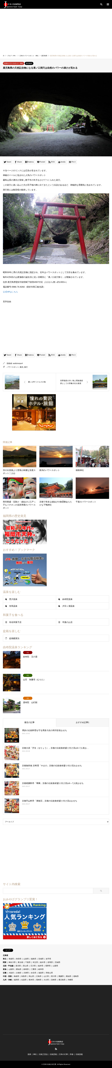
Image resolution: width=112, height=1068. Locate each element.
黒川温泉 (13, 599)
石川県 (33, 966)
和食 (72, 1054)
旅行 (26, 367)
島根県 (16, 976)
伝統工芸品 (43, 1054)
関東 (4, 962)
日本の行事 (63, 1054)
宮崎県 (53, 980)
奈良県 (33, 973)
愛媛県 (61, 976)
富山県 (25, 966)
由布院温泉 (67, 599)
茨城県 (57, 962)
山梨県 (55, 966)
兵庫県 (26, 973)
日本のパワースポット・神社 (13, 63)
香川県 (53, 976)
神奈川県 (12, 962)
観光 (21, 367)
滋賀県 (41, 973)
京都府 (18, 973)
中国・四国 (7, 976)
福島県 (33, 959)
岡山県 (31, 976)
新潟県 (18, 966)
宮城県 (41, 959)
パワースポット (13, 367)
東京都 (20, 962)
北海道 (5, 955)
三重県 (33, 969)
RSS (56, 1049)
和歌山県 (49, 973)
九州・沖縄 (7, 980)
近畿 (4, 973)
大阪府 (11, 973)
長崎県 (38, 980)
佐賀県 (24, 980)
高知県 (68, 976)
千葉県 (27, 962)
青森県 (11, 959)
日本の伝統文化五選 (49, 1064)
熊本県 (31, 980)
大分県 (46, 980)
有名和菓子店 (15, 622)
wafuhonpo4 (18, 363)
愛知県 (18, 969)
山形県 (26, 959)
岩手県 (48, 959)
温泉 (29, 1054)
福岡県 (16, 980)
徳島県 (76, 976)
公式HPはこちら (10, 292)
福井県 (40, 966)
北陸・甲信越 (8, 966)
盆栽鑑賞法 (14, 638)
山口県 (46, 976)
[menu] (107, 4)
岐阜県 (41, 969)
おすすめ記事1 (82, 722)
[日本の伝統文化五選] (13, 4)
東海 (4, 969)
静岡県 (26, 969)
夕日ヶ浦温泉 (68, 606)
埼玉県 (35, 962)
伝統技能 (79, 1054)
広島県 (38, 976)
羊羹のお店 (67, 622)
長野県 (48, 966)
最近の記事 (29, 722)
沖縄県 (70, 980)
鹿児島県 (29, 63)
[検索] (101, 4)
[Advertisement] (56, 30)
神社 (35, 1054)
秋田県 (18, 959)
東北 (4, 959)
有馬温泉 (13, 606)
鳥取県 (24, 976)
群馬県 (50, 962)
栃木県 (42, 962)
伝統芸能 (53, 1054)
